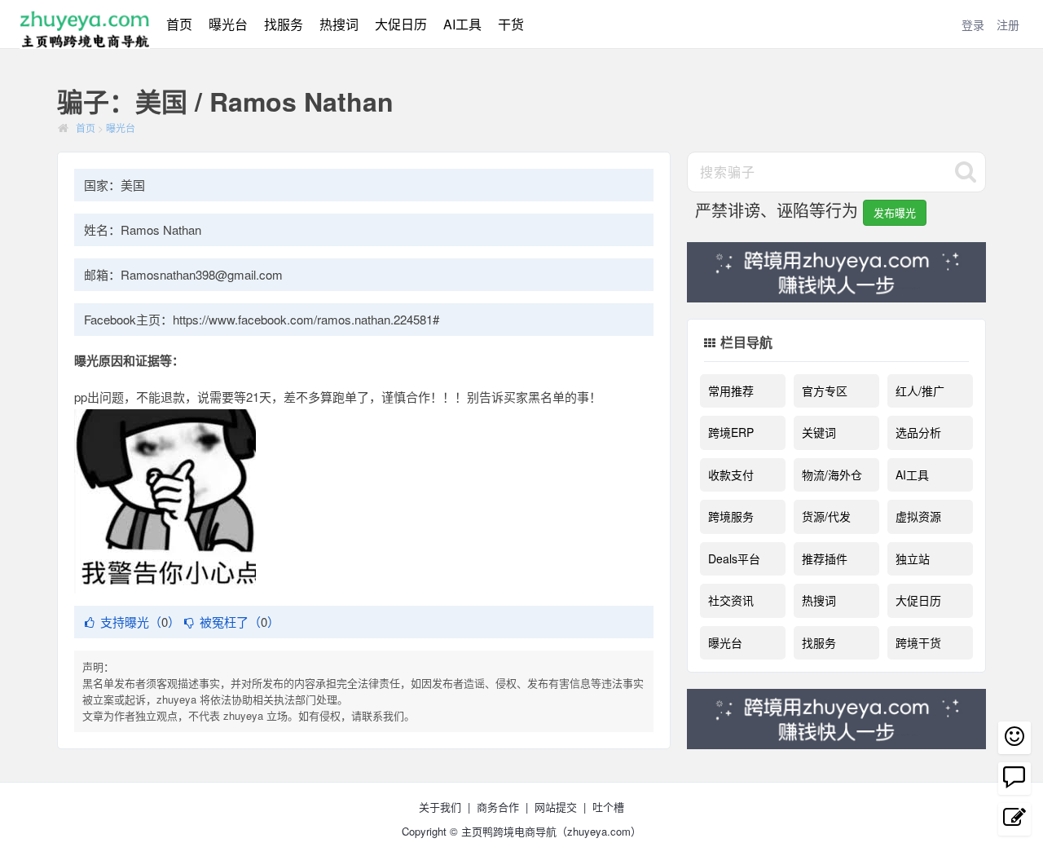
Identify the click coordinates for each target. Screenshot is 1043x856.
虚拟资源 (918, 516)
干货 (511, 24)
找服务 (283, 24)
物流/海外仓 (832, 474)
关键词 (819, 432)
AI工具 (462, 24)
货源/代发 (826, 516)
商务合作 (498, 806)
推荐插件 (824, 558)
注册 (1008, 24)
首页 (179, 24)
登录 (973, 24)
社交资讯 (731, 600)
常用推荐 (731, 390)
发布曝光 (895, 212)
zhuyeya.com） (604, 831)
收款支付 (731, 474)
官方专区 (824, 390)
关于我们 (440, 806)
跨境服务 (731, 516)
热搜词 (339, 24)
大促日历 (401, 24)
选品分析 (918, 432)
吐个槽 (608, 806)
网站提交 (556, 806)
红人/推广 (920, 390)
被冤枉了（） (239, 621)
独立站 (913, 558)
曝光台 (228, 24)
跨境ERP (731, 432)
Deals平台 (734, 558)
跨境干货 (918, 642)
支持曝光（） (140, 621)
